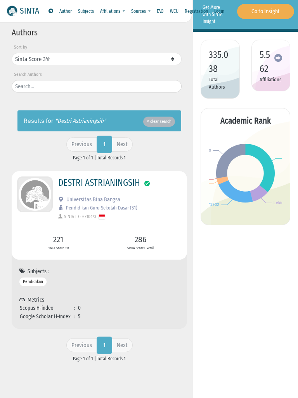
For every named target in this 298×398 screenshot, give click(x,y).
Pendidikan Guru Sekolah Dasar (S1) (101, 208)
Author (65, 11)
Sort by (20, 47)
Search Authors (28, 74)
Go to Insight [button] (265, 11)
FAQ (160, 11)
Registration (196, 11)
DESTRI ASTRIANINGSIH (99, 183)
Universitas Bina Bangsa (92, 199)
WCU (174, 11)
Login (219, 11)
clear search (160, 121)
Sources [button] (139, 11)
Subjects (86, 11)
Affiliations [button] (110, 11)
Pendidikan (33, 281)
